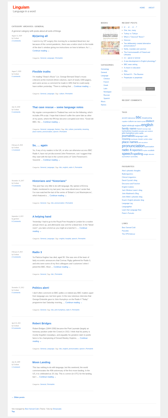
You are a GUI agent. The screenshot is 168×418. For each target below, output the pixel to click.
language (139, 136)
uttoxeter (151, 154)
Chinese (107, 79)
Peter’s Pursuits (128, 213)
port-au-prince (143, 142)
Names (57, 129)
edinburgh (130, 126)
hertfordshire (126, 131)
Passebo (125, 231)
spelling (138, 153)
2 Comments (16, 41)
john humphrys (60, 310)
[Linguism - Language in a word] (24, 13)
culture (61, 94)
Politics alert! (40, 287)
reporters (137, 150)
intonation (141, 131)
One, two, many (130, 30)
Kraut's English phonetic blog (133, 200)
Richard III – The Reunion (133, 74)
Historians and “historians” (49, 180)
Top (13, 411)
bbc (66, 129)
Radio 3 (37, 252)
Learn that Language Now (131, 210)
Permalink (59, 58)
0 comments (16, 76)
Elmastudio (57, 409)
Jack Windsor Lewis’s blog (132, 190)
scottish (151, 150)
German (145, 129)
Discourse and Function (131, 184)
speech (55, 132)
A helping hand (41, 216)
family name (129, 128)
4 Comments (16, 186)
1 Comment (16, 150)
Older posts (18, 397)
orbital (150, 139)
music (140, 139)
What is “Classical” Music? (134, 37)
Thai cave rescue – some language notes (57, 107)
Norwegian (107, 92)
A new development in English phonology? (140, 61)
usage (145, 154)
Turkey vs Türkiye (131, 34)
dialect (150, 120)
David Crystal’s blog (129, 180)
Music (103, 101)
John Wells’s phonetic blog (132, 197)
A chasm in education (132, 68)
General (43, 58)
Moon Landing (41, 362)
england (138, 126)
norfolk (145, 139)
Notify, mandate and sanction (135, 49)
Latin (105, 88)
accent (124, 118)
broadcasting (147, 118)
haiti (149, 129)
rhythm (145, 150)
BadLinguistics (127, 174)
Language (50, 58)
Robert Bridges (41, 323)
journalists (78, 129)
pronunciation (47, 132)
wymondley (134, 156)
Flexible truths (41, 71)
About (151, 8)
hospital (68, 239)
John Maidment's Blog (130, 193)
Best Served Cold (128, 228)
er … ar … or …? (130, 27)
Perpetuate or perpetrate (133, 78)
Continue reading (41, 51)
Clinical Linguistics (129, 177)
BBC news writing (130, 64)
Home (142, 8)
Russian (107, 95)
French (106, 82)
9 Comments (16, 328)
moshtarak (134, 139)
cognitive (125, 121)
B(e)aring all (40, 36)
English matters (128, 187)
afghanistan (131, 118)
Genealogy (105, 69)
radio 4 (71, 167)
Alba (125, 71)
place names (37, 132)
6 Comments (16, 221)
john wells (139, 133)
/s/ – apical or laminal (132, 58)
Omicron (127, 40)
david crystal (141, 121)
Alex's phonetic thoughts (131, 171)
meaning (85, 129)
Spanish (107, 98)
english (65, 167)
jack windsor (149, 131)
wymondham (126, 156)
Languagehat (127, 207)
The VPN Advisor (128, 234)
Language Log (127, 203)
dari (135, 121)
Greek (106, 85)
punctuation (149, 147)
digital (124, 126)
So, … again (40, 145)
